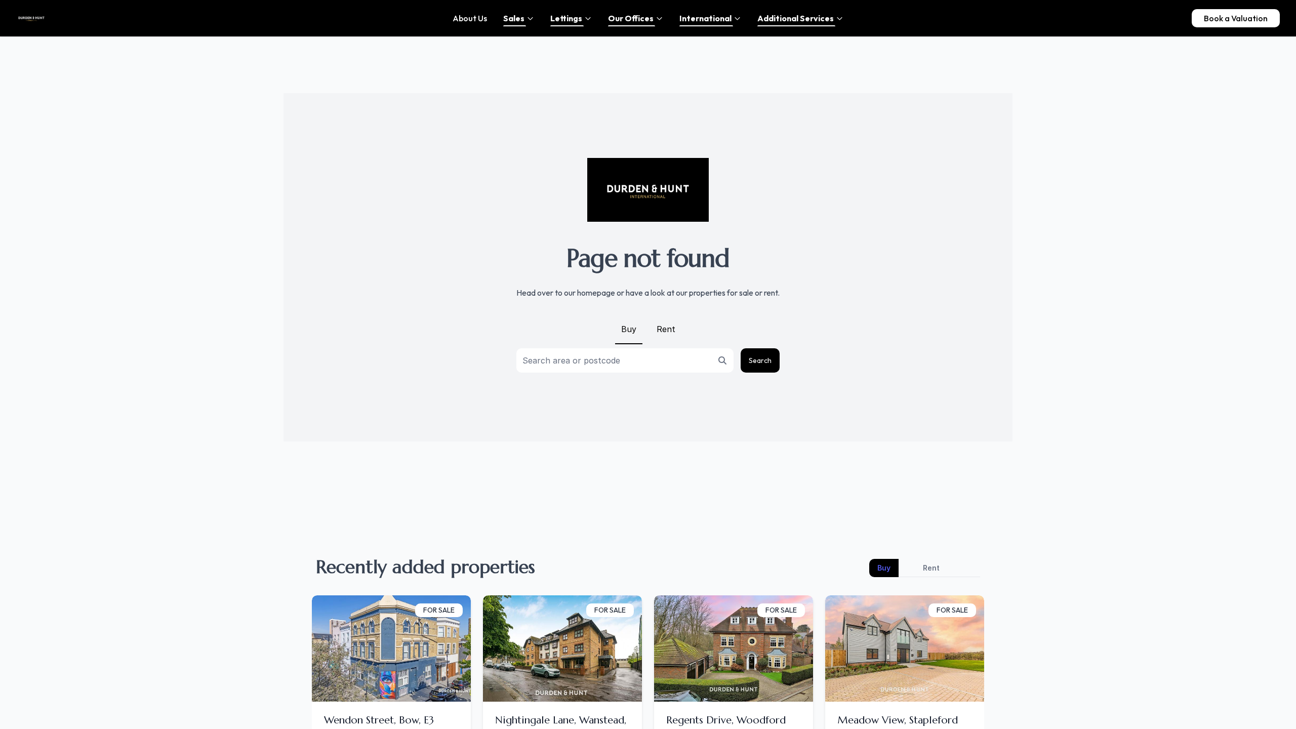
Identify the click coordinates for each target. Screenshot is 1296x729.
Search (760, 360)
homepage (596, 293)
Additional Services (795, 18)
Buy (628, 329)
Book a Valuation (1236, 18)
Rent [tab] (931, 567)
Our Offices (631, 18)
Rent (666, 329)
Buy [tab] (883, 567)
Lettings (566, 18)
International (705, 18)
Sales (513, 18)
